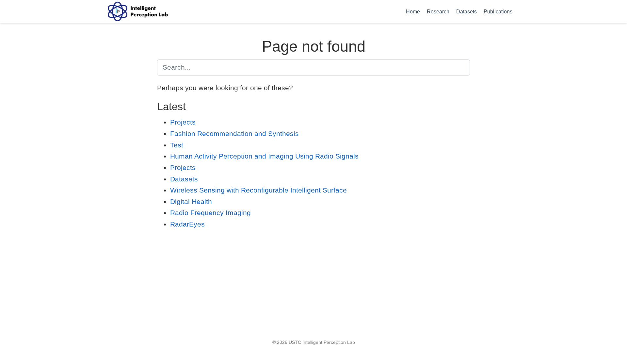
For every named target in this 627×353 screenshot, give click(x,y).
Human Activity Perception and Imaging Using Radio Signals (264, 156)
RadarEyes (187, 224)
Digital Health (191, 201)
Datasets (184, 179)
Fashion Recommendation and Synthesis (234, 133)
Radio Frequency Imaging (210, 212)
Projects (183, 122)
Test (176, 145)
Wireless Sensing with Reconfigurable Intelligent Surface (258, 190)
